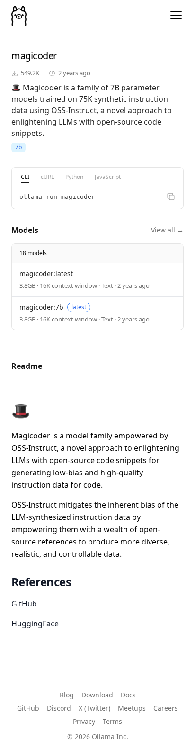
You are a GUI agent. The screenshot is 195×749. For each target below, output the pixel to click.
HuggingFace (35, 623)
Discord (59, 708)
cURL (47, 177)
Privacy (84, 721)
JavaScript (108, 177)
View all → (167, 229)
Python (74, 177)
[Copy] (170, 196)
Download (97, 694)
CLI (25, 177)
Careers (165, 708)
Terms (112, 721)
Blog (67, 694)
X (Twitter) (94, 708)
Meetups (132, 708)
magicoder (34, 55)
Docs (128, 694)
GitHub (24, 603)
